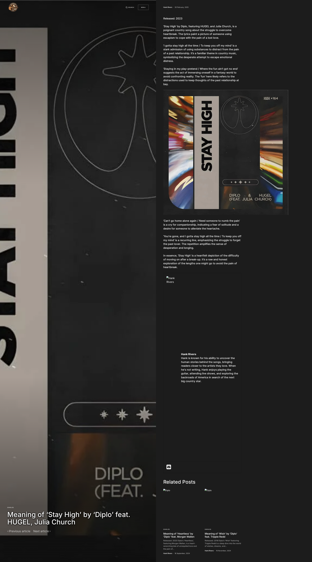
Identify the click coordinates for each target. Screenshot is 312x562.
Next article (41, 531)
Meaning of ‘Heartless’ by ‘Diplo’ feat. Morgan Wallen (178, 535)
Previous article (19, 531)
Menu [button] (143, 7)
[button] (130, 7)
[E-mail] (168, 467)
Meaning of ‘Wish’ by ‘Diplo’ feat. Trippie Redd (221, 535)
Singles (10, 507)
